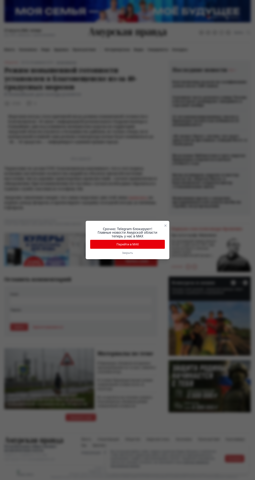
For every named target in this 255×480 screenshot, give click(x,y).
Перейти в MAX (127, 244)
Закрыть (127, 253)
